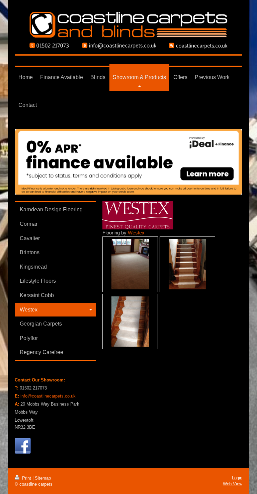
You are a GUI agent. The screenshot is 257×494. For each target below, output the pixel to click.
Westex (136, 232)
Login (237, 477)
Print (26, 478)
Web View (232, 483)
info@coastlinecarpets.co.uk (48, 396)
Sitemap (43, 478)
